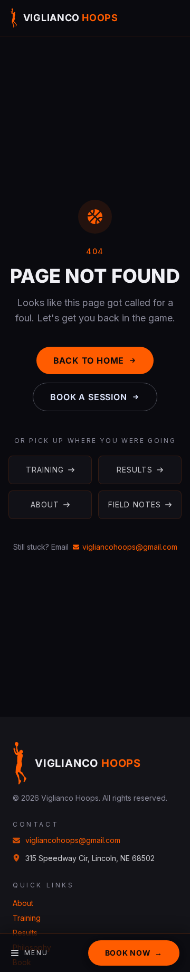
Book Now (134, 952)
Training (45, 469)
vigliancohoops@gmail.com (129, 546)
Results (135, 469)
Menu (36, 953)
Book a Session (88, 397)
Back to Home (89, 360)
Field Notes (134, 504)
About (45, 504)
